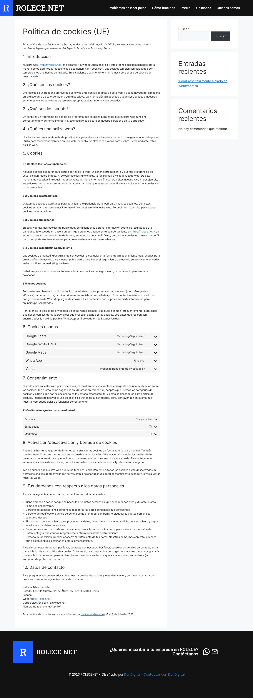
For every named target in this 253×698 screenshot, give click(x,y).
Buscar (183, 29)
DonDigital (132, 674)
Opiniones (203, 8)
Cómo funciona (163, 8)
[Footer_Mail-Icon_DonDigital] (214, 652)
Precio (186, 8)
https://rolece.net (50, 64)
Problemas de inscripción (128, 8)
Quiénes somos (228, 8)
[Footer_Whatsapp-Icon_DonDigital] (206, 652)
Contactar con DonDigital (164, 674)
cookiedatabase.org (93, 614)
